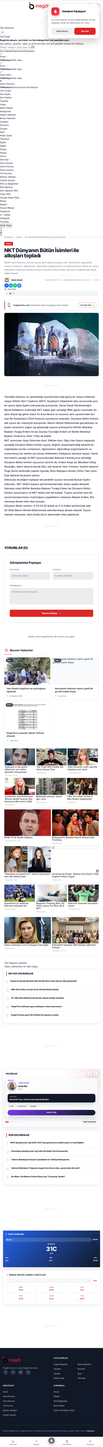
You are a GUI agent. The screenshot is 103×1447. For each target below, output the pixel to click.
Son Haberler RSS (9, 190)
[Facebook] (51, 228)
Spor (2, 132)
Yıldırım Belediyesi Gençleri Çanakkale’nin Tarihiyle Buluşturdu (40, 1159)
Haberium (91, 1431)
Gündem (4, 121)
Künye (3, 201)
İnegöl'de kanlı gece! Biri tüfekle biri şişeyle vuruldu (35, 1015)
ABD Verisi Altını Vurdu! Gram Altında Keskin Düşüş (35, 989)
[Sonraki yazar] (95, 1073)
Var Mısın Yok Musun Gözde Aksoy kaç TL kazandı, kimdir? (38, 1176)
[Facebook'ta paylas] (6, 285)
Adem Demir (17, 280)
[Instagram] (51, 233)
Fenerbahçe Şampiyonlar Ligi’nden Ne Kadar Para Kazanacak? (39, 1151)
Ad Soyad (14, 570)
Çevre (3, 156)
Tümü (95, 1280)
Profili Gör (52, 1112)
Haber (18, 237)
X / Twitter (5, 214)
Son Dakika (5, 51)
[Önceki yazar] (89, 1073)
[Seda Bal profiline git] (12, 1086)
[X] (51, 231)
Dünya (3, 149)
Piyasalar (30, 51)
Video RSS (5, 194)
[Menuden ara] (33, 47)
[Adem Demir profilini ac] (7, 280)
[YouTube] (51, 235)
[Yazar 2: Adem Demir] (10, 1121)
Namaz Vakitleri (8, 176)
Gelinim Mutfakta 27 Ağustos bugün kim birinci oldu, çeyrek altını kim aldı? (45, 1168)
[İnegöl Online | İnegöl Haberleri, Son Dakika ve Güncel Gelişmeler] (45, 5)
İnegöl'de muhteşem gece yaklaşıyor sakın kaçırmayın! (36, 1006)
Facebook (5, 211)
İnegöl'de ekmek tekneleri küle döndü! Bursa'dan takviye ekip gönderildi (43, 981)
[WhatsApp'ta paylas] (15, 285)
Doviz (5, 1392)
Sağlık (3, 146)
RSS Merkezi (6, 187)
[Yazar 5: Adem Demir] (15, 1121)
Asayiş (3, 152)
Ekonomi (4, 125)
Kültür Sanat (6, 135)
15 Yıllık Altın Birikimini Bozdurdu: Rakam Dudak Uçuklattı (37, 998)
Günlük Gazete (7, 180)
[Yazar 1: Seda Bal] (7, 1121)
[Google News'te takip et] (19, 285)
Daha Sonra (62, 31)
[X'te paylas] (11, 285)
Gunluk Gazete (9, 1415)
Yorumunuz (16, 586)
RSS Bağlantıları (60, 1401)
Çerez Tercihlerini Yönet (64, 1410)
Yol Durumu (6, 173)
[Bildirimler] (51, 1440)
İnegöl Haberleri (8, 114)
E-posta (57, 570)
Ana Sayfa (5, 94)
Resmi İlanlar (6, 108)
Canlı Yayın (6, 225)
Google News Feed (9, 197)
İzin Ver (85, 31)
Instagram (5, 218)
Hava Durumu (7, 166)
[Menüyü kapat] (2, 32)
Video (14, 51)
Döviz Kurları (6, 163)
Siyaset (3, 128)
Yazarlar (21, 51)
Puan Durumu (7, 170)
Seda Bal (22, 1086)
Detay (95, 1240)
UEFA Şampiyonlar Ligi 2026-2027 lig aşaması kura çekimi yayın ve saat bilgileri (47, 1142)
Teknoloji (4, 139)
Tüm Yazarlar (89, 1122)
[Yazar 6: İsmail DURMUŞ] (17, 1121)
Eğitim (3, 142)
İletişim (3, 204)
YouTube (4, 221)
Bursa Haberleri (8, 118)
